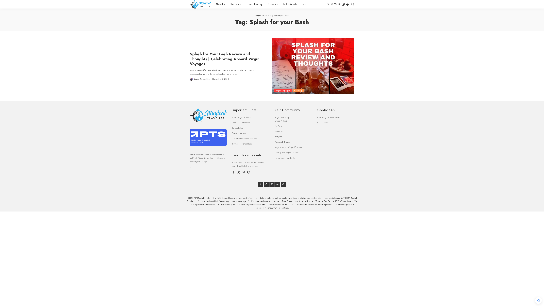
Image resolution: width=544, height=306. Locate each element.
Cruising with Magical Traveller (286, 152)
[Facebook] (325, 4)
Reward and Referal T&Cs (242, 143)
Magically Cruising (282, 117)
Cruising (298, 90)
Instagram (278, 136)
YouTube (278, 126)
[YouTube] (335, 4)
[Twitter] (238, 172)
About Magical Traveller (241, 117)
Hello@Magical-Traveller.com (328, 117)
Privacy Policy (237, 128)
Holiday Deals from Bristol (285, 158)
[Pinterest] (328, 4)
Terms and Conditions (241, 122)
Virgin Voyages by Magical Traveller (288, 147)
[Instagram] (332, 4)
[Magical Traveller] (200, 4)
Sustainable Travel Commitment (245, 138)
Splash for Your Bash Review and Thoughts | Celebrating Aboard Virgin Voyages (225, 59)
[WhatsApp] (338, 4)
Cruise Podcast (281, 120)
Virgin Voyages (282, 90)
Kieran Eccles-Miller (202, 79)
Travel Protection (239, 133)
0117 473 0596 (322, 122)
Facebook (279, 131)
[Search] (352, 4)
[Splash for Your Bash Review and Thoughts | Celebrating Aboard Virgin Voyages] (313, 66)
